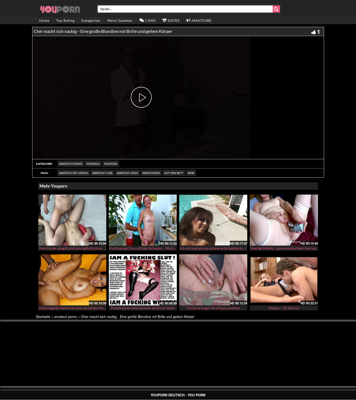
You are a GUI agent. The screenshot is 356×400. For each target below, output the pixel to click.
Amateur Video (127, 173)
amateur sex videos (73, 173)
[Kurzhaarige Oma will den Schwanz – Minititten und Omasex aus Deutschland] (143, 220)
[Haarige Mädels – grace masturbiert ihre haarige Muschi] (284, 220)
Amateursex (151, 173)
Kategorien (91, 20)
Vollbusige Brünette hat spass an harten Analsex (74, 308)
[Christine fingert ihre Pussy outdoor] (213, 279)
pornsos (93, 164)
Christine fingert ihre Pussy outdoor (213, 308)
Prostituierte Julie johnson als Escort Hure (143, 308)
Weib (191, 173)
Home (44, 20)
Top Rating (65, 20)
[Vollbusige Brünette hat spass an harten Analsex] (72, 279)
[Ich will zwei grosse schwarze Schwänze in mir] (213, 220)
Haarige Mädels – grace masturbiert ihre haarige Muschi (292, 248)
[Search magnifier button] (276, 9)
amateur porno (70, 164)
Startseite (43, 316)
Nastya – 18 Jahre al (284, 308)
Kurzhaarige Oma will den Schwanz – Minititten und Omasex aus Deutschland (167, 248)
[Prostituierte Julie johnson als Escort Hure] (143, 279)
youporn (110, 164)
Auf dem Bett (174, 173)
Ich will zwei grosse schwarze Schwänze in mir (214, 248)
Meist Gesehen (119, 20)
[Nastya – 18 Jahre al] (284, 279)
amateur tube (102, 173)
